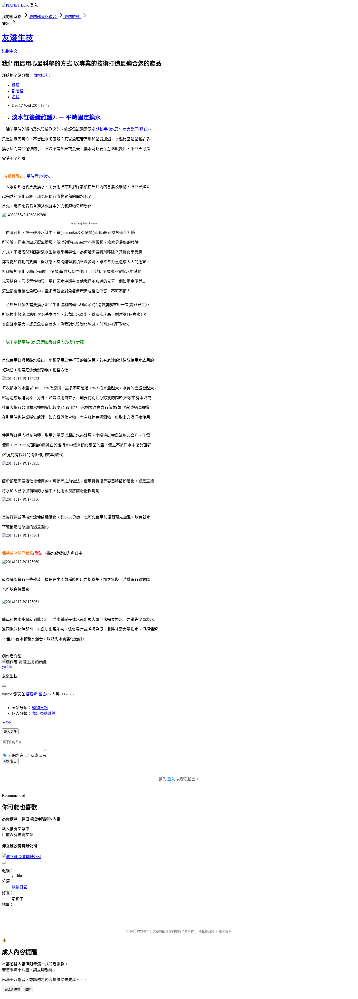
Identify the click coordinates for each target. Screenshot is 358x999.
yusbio (7, 666)
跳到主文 (10, 51)
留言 (42, 694)
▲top (6, 722)
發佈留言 (10, 761)
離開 (28, 989)
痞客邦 (32, 694)
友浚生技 (17, 37)
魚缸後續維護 (44, 713)
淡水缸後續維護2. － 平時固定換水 (56, 117)
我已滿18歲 (12, 989)
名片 (15, 97)
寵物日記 (42, 75)
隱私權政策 (206, 931)
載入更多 (10, 731)
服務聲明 (225, 931)
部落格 (17, 91)
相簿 (15, 85)
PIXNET (142, 931)
